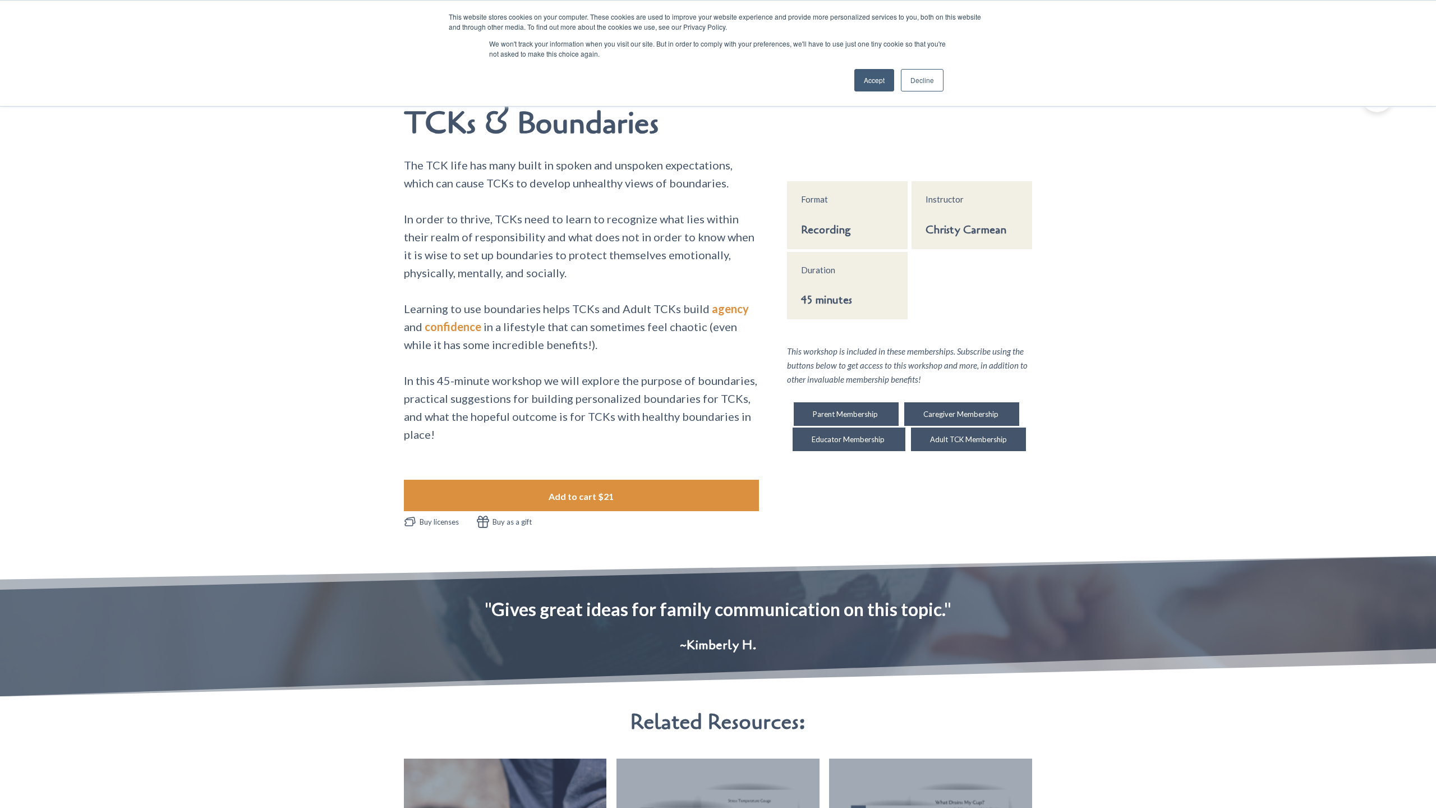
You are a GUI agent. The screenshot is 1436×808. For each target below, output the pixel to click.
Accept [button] (874, 80)
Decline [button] (922, 80)
